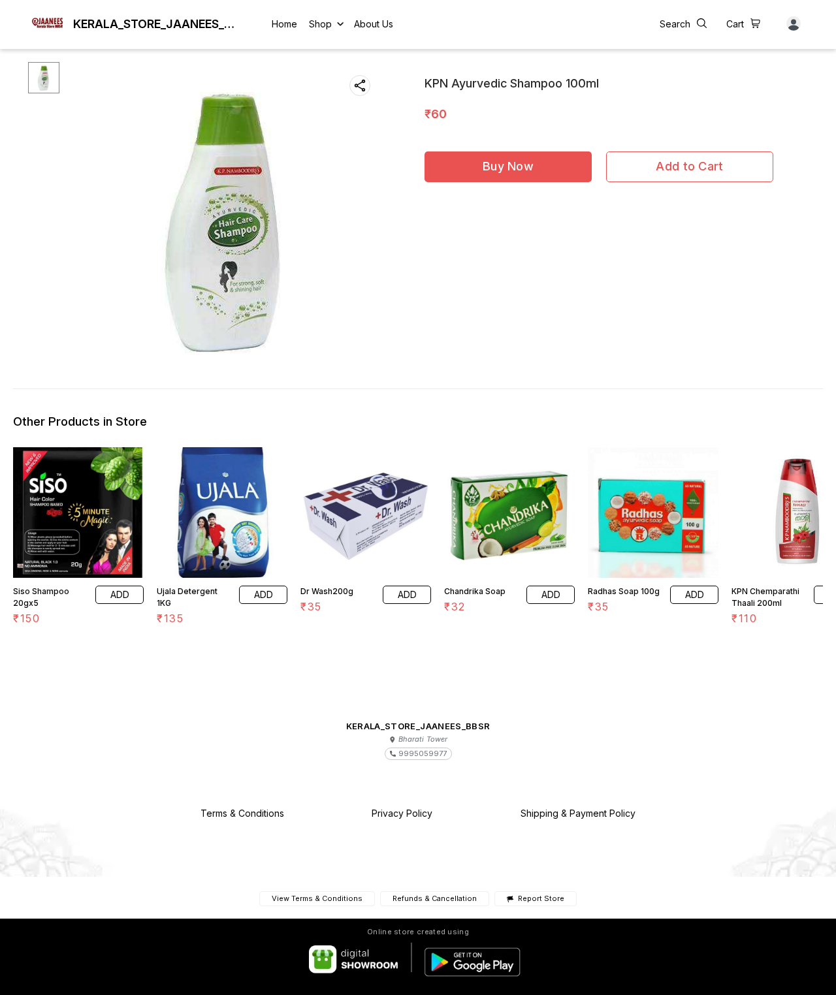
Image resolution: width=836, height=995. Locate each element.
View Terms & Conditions (317, 898)
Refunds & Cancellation (435, 898)
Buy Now (508, 166)
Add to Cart (689, 166)
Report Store (541, 898)
